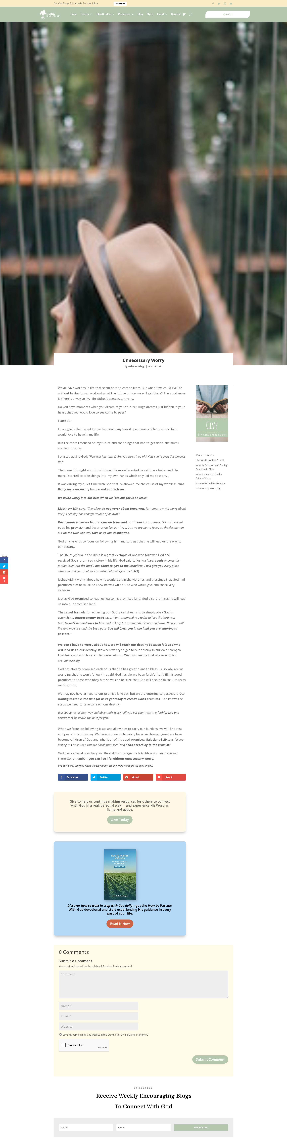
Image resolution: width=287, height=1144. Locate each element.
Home (74, 14)
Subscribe (120, 3)
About (160, 14)
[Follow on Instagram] (225, 3)
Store (149, 14)
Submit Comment (210, 1059)
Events (85, 14)
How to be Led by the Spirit (210, 483)
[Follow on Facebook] (213, 3)
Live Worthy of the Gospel (210, 460)
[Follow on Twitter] (219, 3)
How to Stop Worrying (208, 488)
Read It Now (120, 923)
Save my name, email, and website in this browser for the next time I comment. (105, 1034)
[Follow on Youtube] (231, 3)
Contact (176, 14)
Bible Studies (103, 14)
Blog (140, 14)
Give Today (120, 819)
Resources (124, 14)
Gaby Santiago (136, 366)
